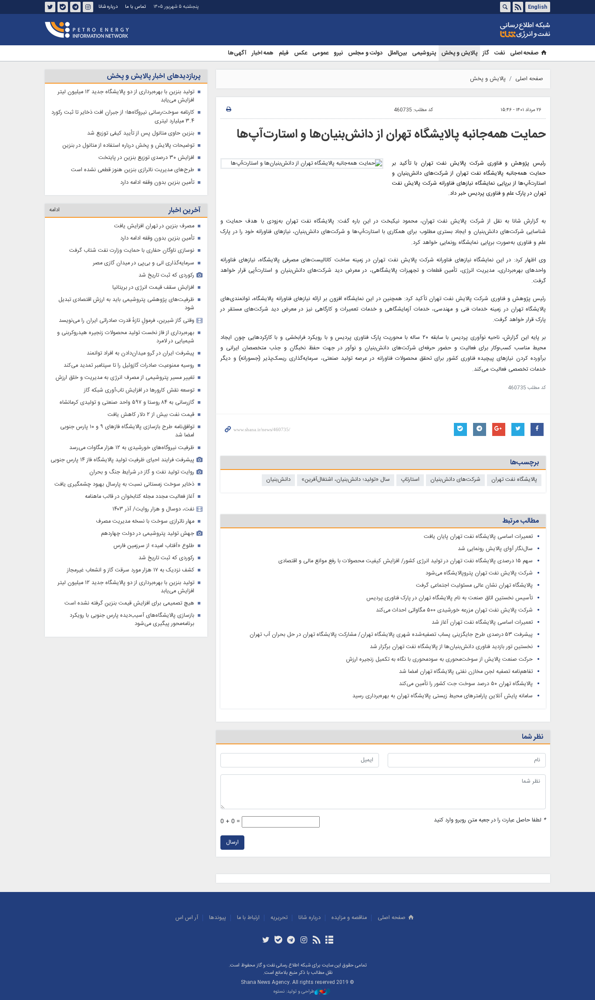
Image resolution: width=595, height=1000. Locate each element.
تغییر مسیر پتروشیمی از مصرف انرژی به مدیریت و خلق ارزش (125, 378)
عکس (300, 53)
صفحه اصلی (524, 53)
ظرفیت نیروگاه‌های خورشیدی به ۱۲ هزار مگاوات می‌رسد (131, 448)
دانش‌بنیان (278, 479)
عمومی (320, 53)
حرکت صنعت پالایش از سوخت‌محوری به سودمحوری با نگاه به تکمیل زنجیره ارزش (439, 659)
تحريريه (278, 917)
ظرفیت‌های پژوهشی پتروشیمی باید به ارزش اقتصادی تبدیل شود (126, 304)
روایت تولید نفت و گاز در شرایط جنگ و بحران (141, 472)
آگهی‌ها (237, 53)
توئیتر (50, 7)
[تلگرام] (291, 940)
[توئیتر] (265, 940)
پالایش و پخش (459, 53)
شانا (495, 30)
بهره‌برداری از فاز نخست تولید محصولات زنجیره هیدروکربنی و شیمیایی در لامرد (125, 337)
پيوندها (217, 917)
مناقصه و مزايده (349, 917)
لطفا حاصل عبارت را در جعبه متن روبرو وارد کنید (490, 820)
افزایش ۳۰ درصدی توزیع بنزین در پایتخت (146, 158)
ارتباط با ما (248, 917)
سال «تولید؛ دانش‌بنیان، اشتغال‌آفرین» (345, 479)
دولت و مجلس (365, 53)
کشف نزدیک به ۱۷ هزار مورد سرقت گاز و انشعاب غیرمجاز (130, 570)
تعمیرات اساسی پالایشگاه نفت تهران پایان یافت (478, 537)
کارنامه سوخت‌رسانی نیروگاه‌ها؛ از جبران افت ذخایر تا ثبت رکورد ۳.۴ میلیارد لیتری (122, 116)
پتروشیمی (424, 53)
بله (62, 7)
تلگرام (75, 7)
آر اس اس (187, 917)
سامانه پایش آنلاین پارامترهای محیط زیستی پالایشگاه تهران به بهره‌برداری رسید (442, 696)
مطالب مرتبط (520, 521)
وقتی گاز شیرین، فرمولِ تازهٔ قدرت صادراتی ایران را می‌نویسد (126, 321)
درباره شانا (108, 7)
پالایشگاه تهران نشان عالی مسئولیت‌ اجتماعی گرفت (474, 585)
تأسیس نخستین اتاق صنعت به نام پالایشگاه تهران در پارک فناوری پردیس (449, 598)
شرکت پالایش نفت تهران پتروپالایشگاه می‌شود (479, 573)
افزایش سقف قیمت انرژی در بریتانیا (153, 288)
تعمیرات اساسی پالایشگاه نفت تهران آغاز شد (482, 622)
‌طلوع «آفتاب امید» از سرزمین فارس (154, 546)
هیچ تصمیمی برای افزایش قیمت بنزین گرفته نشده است (129, 603)
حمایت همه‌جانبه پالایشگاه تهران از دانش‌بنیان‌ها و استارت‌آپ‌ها (391, 135)
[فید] (316, 940)
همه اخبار (263, 53)
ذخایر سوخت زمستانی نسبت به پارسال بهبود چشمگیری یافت (124, 484)
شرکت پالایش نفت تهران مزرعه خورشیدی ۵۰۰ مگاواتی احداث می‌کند (454, 610)
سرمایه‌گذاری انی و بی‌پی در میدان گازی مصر (143, 263)
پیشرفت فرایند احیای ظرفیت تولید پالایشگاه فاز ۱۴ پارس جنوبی (122, 460)
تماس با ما (135, 7)
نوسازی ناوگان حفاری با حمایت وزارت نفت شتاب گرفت (131, 251)
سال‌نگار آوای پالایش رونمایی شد (495, 549)
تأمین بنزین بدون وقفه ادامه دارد (157, 183)
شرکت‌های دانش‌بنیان (455, 479)
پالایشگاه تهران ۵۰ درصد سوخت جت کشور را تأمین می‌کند (466, 684)
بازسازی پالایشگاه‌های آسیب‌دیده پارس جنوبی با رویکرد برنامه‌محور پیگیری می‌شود (132, 619)
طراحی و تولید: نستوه (294, 992)
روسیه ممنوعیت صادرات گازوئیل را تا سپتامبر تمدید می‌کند (129, 365)
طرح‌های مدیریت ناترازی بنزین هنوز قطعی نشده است (132, 170)
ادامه (54, 210)
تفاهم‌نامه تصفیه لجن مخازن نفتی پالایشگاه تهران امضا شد (466, 672)
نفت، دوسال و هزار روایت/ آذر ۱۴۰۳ (153, 509)
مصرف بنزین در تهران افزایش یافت (154, 226)
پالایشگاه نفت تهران (514, 479)
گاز (486, 53)
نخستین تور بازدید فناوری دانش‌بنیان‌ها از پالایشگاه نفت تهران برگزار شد (451, 647)
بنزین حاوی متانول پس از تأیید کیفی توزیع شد (140, 133)
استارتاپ (410, 479)
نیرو (338, 53)
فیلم (284, 53)
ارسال (232, 842)
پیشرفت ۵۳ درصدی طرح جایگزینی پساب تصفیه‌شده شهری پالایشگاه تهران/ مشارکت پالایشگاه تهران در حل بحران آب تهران (391, 635)
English (537, 7)
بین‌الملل (397, 53)
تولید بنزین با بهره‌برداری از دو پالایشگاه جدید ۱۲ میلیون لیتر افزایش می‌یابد (125, 96)
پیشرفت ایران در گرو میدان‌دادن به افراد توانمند (140, 353)
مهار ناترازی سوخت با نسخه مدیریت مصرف (145, 521)
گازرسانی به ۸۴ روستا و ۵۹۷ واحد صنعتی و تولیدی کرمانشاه (127, 403)
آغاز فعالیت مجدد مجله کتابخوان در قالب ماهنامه (139, 497)
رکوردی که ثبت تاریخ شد (166, 275)
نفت (499, 53)
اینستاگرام (88, 7)
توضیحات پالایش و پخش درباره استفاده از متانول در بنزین (128, 146)
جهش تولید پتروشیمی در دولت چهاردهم (147, 534)
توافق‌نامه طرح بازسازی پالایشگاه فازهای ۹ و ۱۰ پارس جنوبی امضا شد (127, 431)
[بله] (278, 940)
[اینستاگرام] (303, 940)
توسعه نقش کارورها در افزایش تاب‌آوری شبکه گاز (139, 390)
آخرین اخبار (184, 210)
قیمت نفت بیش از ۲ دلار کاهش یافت (151, 415)
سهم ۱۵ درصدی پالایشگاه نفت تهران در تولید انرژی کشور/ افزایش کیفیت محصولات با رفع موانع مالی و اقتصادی (405, 561)
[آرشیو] (329, 940)
